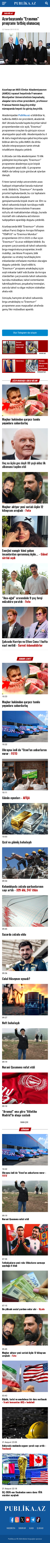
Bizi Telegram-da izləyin (25, 332)
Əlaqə (31, 1528)
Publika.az (24, 115)
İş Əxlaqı (40, 1528)
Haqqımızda (11, 1528)
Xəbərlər (22, 1528)
